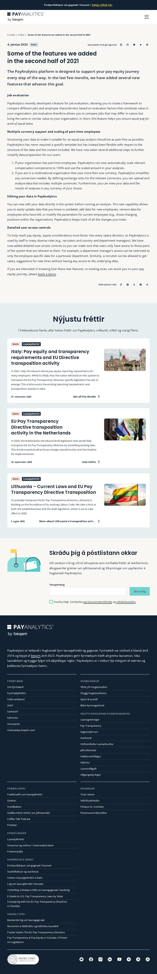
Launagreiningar (90, 719)
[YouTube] (119, 959)
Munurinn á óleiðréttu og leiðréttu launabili (32, 926)
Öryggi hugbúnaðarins (93, 693)
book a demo (47, 274)
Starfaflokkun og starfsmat (22, 871)
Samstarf (12, 711)
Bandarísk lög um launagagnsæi (25, 920)
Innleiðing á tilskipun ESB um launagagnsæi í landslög (38, 890)
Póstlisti (12, 825)
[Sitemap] (148, 959)
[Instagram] (100, 959)
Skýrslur (85, 762)
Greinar (11, 800)
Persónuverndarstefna (93, 813)
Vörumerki (13, 724)
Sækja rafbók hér (102, 4)
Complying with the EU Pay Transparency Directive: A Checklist (37, 904)
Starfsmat (86, 738)
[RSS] (138, 959)
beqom (36, 656)
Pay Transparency (90, 725)
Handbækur (14, 806)
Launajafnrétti (15, 839)
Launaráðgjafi (88, 768)
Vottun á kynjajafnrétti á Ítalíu (24, 877)
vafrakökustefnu (126, 602)
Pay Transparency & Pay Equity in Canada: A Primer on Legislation (37, 940)
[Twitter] (81, 959)
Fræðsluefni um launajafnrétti (24, 794)
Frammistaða (15, 851)
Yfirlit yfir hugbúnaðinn (93, 687)
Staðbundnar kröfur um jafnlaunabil (28, 813)
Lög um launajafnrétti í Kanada (25, 884)
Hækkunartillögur (90, 756)
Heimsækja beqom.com (21, 730)
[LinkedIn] (110, 959)
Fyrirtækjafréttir (16, 693)
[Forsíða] (25, 16)
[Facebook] (91, 959)
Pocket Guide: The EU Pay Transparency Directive (36, 932)
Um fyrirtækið (15, 687)
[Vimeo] (129, 959)
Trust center (87, 794)
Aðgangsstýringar (90, 774)
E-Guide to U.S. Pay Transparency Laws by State (35, 896)
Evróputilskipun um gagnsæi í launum (29, 865)
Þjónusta (12, 717)
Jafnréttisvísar (88, 750)
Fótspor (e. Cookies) (92, 806)
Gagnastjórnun (89, 732)
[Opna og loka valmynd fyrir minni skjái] (147, 17)
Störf (10, 705)
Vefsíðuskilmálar (90, 800)
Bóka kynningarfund (92, 705)
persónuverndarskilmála (97, 602)
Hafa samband (15, 699)
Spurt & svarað (89, 699)
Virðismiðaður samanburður (97, 744)
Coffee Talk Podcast (18, 819)
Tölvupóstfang (57, 584)
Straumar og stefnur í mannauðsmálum (30, 845)
